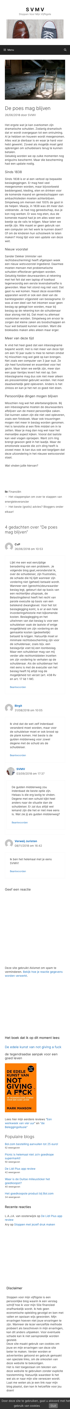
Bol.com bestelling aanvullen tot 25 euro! (31, 1144)
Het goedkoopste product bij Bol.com (29, 1193)
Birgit (18, 705)
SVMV (20, 769)
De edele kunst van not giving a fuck (33, 1047)
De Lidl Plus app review (20, 1168)
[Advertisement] (29, 1008)
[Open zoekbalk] (65, 50)
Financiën (15, 491)
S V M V (35, 9)
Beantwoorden (18, 687)
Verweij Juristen (26, 841)
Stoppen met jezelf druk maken (34, 1224)
